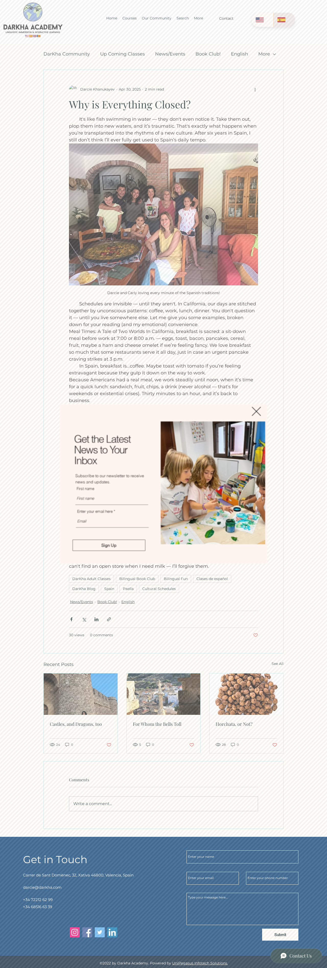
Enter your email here (95, 511)
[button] (256, 411)
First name (85, 489)
